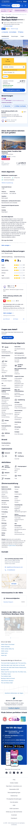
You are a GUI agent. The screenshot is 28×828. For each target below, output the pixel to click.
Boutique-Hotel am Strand (8, 678)
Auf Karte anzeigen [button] (8, 26)
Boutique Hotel (5, 669)
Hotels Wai (4, 655)
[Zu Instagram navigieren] (10, 772)
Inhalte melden (14, 783)
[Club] (10, 11)
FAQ (14, 779)
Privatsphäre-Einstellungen (14, 799)
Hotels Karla (4, 653)
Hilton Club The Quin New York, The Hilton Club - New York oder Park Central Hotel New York (14, 672)
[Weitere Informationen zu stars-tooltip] (23, 19)
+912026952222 (11, 570)
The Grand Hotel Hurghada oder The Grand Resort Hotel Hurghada (14, 663)
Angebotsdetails (12, 545)
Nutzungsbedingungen (14, 792)
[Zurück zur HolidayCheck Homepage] (6, 6)
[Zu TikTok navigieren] (14, 772)
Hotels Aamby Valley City (7, 649)
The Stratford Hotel (6, 676)
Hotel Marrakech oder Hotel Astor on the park (13, 665)
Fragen (22, 36)
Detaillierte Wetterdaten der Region (14, 693)
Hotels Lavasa (4, 651)
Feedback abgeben (14, 708)
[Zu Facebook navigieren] (6, 772)
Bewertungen (14, 36)
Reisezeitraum (6, 64)
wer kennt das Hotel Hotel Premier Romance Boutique (14, 667)
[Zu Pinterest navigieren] (17, 772)
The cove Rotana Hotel (7, 683)
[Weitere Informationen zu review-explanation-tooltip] (17, 28)
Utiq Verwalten (14, 802)
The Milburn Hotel (6, 674)
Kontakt (18, 1)
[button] (11, 48)
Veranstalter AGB (14, 789)
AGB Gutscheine (14, 808)
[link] (22, 5)
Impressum (14, 818)
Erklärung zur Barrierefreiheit (14, 811)
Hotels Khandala (5, 646)
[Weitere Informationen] (17, 163)
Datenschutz (14, 795)
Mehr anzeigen (5, 245)
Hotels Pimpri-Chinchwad (7, 644)
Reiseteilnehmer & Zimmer (10, 70)
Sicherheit (14, 815)
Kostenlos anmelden (20, 10)
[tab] (8, 60)
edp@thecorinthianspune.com (15, 567)
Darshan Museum (8, 602)
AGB (14, 805)
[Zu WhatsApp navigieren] (21, 772)
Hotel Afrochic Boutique (7, 680)
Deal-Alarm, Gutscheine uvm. (14, 786)
